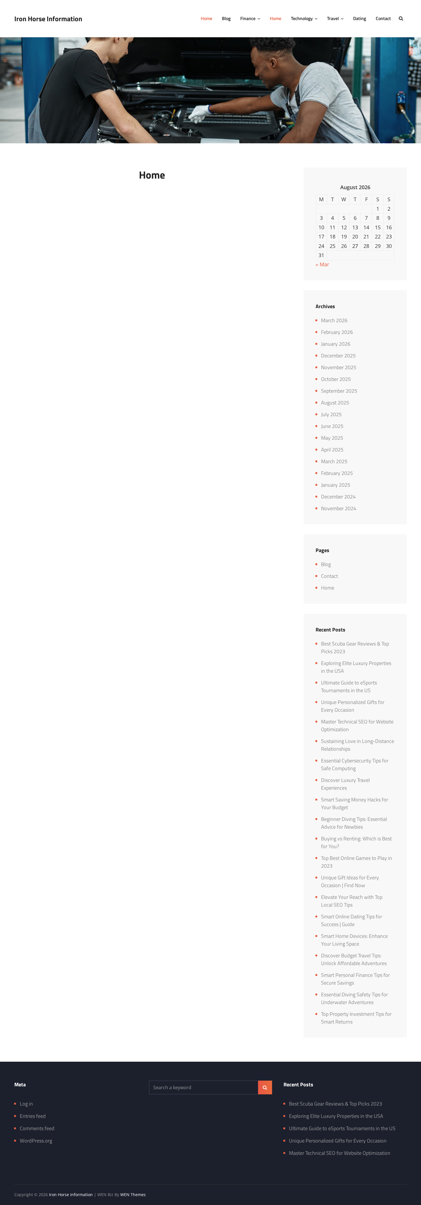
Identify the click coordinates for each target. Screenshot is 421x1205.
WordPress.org (36, 1141)
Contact (383, 18)
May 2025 (332, 438)
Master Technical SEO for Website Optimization (339, 1153)
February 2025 (337, 473)
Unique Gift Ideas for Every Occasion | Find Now (350, 881)
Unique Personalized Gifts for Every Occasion (352, 706)
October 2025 (336, 379)
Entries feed (33, 1116)
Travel (333, 18)
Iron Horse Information (48, 18)
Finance (247, 18)
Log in (26, 1104)
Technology (302, 18)
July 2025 (331, 414)
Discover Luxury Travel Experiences (345, 784)
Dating (359, 18)
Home (206, 18)
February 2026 (337, 332)
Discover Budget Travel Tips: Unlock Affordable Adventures (354, 959)
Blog (226, 18)
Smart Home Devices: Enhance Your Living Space (354, 940)
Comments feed (37, 1128)
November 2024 (338, 508)
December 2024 (338, 496)
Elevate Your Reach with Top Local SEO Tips (351, 901)
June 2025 (332, 426)
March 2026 (334, 320)
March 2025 (334, 461)
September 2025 (339, 391)
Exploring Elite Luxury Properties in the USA (336, 1116)
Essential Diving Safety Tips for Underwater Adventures (354, 998)
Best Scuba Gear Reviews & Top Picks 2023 (335, 1104)
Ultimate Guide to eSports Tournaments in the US (349, 686)
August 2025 (335, 402)
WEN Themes (133, 1194)
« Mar (322, 264)
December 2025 (338, 355)
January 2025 (335, 485)
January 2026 (335, 344)
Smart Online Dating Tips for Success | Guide (351, 920)
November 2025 (338, 367)
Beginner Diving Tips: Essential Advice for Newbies (354, 823)
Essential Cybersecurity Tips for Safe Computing (354, 764)
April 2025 (332, 449)
